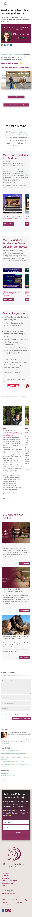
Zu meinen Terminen (16, 97)
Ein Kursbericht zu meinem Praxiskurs (11, 750)
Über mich (5, 876)
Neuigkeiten (4, 773)
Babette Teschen (8, 17)
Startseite (5, 873)
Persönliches (4, 783)
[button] (2, 45)
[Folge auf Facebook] (3, 910)
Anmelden (17, 833)
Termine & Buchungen (9, 881)
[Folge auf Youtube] (6, 910)
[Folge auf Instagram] (9, 910)
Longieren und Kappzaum (9, 19)
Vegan (3, 780)
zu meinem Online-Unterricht (16, 105)
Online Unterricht (7, 883)
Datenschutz (6, 905)
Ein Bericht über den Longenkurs (12, 55)
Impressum (20, 902)
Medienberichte (22, 19)
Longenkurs (6, 878)
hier (11, 742)
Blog (24, 17)
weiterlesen (24, 563)
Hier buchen (8, 224)
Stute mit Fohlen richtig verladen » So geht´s (13, 762)
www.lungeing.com (8, 893)
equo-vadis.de (7, 501)
